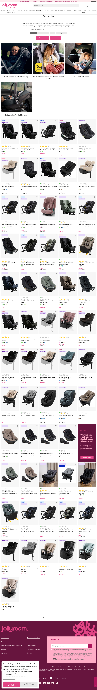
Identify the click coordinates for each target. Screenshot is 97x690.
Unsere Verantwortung (33, 649)
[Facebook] (40, 683)
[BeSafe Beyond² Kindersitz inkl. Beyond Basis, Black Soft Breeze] (59, 456)
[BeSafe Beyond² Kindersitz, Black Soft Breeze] (80, 151)
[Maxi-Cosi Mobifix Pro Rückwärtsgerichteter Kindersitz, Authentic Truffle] (61, 189)
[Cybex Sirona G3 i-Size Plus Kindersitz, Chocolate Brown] (79, 342)
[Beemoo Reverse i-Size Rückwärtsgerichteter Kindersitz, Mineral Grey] (40, 494)
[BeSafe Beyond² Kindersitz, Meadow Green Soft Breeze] (81, 151)
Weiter (53, 617)
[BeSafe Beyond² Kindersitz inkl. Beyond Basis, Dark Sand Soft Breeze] (21, 494)
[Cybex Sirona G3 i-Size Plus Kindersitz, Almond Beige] (2, 189)
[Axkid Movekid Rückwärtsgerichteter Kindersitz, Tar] (21, 189)
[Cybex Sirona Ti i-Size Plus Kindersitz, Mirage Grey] (80, 189)
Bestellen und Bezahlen (33, 638)
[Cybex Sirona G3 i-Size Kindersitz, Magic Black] (21, 380)
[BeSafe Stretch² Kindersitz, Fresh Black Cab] (6, 265)
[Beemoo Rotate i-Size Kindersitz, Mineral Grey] (81, 494)
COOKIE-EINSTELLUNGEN (29, 684)
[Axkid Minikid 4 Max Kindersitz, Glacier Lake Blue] (62, 227)
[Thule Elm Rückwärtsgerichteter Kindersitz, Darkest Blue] (41, 418)
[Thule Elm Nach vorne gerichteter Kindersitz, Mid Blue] (44, 418)
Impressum (4, 653)
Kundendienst (96, 682)
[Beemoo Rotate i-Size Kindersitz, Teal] (83, 494)
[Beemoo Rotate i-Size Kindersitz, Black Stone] (80, 494)
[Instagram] (44, 683)
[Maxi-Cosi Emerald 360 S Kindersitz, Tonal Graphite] (80, 265)
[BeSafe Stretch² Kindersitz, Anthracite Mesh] (3, 265)
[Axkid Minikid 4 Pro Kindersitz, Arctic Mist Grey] (2, 151)
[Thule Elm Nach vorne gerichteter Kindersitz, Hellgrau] (43, 418)
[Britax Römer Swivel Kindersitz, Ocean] (79, 571)
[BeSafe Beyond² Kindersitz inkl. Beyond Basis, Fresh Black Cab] (21, 456)
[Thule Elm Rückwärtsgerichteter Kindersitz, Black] (40, 418)
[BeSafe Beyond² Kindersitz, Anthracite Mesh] (79, 151)
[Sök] (77, 5)
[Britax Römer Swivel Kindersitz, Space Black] (61, 342)
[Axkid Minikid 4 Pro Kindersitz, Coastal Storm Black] (3, 151)
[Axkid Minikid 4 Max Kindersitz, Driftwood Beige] (63, 227)
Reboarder (56, 19)
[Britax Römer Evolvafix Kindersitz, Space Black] (41, 227)
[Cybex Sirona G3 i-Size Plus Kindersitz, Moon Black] (4, 189)
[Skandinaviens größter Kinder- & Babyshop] (9, 5)
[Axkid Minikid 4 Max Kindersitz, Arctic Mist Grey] (2, 342)
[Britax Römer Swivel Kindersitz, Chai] (63, 342)
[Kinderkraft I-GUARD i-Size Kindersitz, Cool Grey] (59, 494)
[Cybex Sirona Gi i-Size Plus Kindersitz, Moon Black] (80, 342)
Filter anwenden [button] (42, 37)
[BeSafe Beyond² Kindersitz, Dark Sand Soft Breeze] (83, 151)
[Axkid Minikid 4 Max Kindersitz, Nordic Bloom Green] (59, 227)
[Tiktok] (52, 683)
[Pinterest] (57, 683)
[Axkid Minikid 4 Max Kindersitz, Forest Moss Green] (21, 342)
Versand (3, 649)
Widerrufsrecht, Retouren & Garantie (11, 645)
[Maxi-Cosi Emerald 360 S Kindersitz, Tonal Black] (81, 265)
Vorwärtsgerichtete (61, 33)
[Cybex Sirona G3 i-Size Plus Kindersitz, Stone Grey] (3, 189)
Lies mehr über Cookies (9, 679)
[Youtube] (48, 683)
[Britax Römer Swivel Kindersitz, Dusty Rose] (59, 342)
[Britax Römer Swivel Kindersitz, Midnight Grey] (62, 342)
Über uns (29, 653)
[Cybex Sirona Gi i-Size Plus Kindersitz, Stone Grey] (81, 342)
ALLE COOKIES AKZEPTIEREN (11, 684)
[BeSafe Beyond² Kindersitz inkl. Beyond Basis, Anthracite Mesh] (40, 456)
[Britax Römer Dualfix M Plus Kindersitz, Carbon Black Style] (59, 571)
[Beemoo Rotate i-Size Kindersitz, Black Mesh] (79, 494)
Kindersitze (41, 19)
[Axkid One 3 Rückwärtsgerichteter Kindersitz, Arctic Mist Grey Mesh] (40, 151)
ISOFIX (52, 33)
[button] (91, 5)
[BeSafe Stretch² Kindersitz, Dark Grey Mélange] (4, 265)
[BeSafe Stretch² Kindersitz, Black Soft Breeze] (2, 265)
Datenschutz (30, 642)
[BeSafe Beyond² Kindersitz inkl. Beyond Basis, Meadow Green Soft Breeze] (2, 494)
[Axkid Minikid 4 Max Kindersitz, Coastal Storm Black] (61, 227)
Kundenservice (93, 1)
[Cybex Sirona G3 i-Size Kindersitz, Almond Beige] (22, 380)
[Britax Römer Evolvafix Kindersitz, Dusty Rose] (40, 227)
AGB (2, 642)
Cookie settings (31, 645)
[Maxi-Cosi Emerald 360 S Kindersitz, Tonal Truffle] (79, 265)
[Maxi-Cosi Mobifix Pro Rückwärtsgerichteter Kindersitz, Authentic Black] (59, 189)
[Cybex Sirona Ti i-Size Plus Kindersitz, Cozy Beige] (79, 189)
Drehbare (40, 33)
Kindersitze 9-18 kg (49, 19)
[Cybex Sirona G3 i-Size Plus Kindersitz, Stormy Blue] (6, 189)
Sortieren (56, 37)
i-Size (47, 33)
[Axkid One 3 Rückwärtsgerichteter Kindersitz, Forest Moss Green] (42, 151)
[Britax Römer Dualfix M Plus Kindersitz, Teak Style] (61, 571)
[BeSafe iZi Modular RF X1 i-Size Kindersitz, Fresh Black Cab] (59, 151)
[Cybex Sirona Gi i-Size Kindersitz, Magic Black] (83, 342)
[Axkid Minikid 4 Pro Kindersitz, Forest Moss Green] (4, 151)
